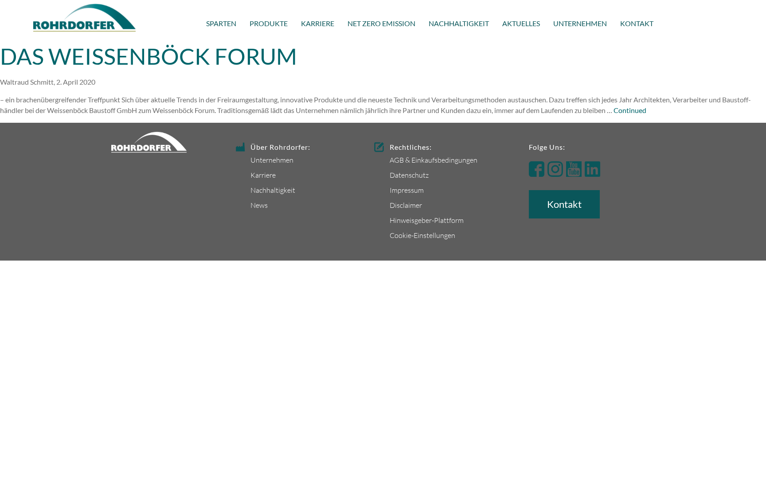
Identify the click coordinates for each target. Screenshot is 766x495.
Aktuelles (521, 23)
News (259, 205)
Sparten (221, 23)
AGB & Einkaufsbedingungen (433, 160)
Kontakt (636, 23)
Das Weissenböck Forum (148, 56)
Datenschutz (409, 175)
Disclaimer (406, 205)
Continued (630, 110)
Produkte (269, 23)
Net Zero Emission (381, 23)
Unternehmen (580, 23)
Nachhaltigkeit (459, 23)
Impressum (407, 190)
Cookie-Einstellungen (422, 235)
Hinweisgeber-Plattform (427, 220)
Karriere (317, 23)
